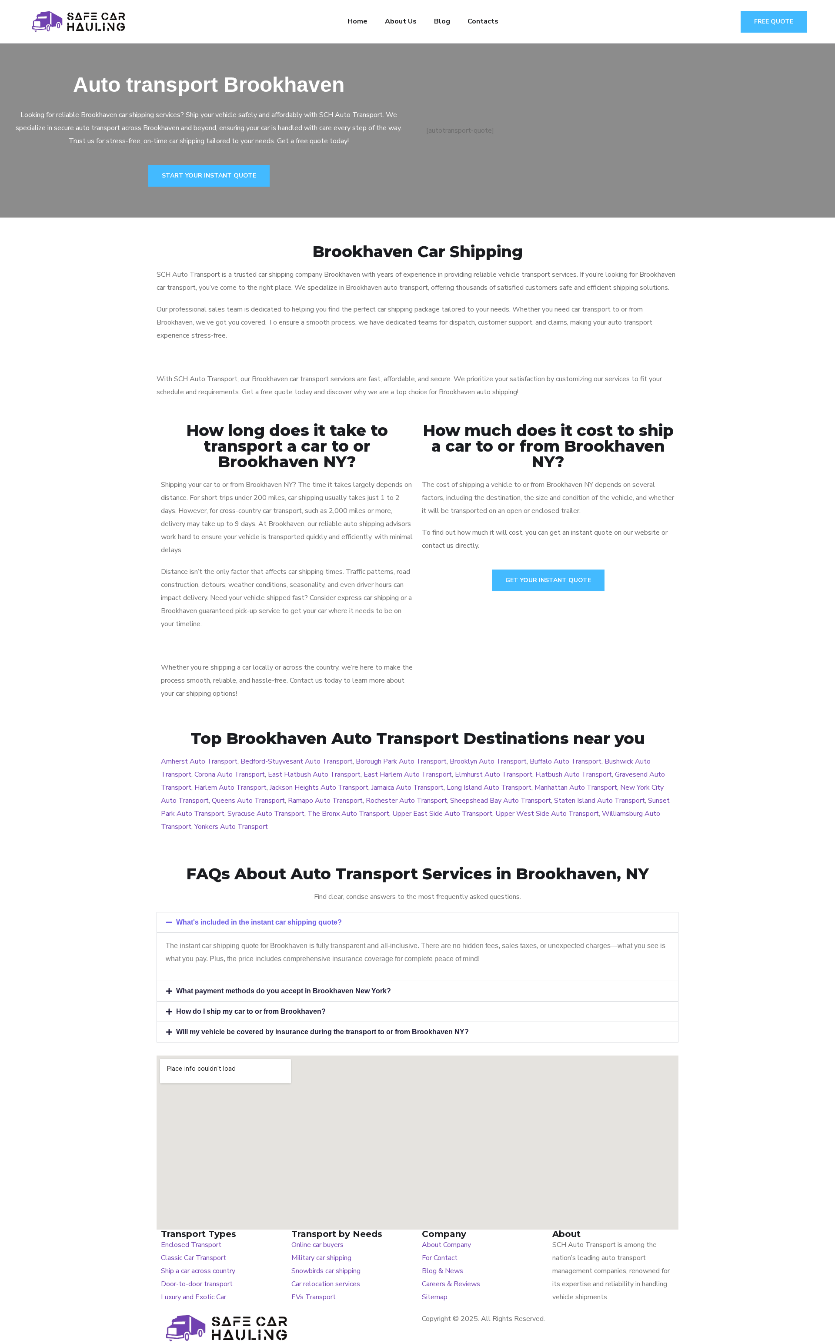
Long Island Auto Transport (489, 787)
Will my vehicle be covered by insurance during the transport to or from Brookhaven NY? (322, 1032)
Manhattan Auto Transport (575, 787)
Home (357, 21)
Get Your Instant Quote (548, 580)
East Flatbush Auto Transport (314, 774)
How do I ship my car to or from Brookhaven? (251, 1011)
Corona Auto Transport (229, 774)
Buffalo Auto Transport (565, 761)
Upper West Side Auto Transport (547, 813)
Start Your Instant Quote (209, 175)
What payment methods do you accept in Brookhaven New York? (283, 991)
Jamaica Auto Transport (407, 787)
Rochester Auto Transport (406, 800)
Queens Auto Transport (248, 800)
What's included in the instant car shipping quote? (259, 922)
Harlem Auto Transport (230, 787)
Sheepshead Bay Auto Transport (500, 800)
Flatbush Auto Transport (573, 774)
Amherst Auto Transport (199, 761)
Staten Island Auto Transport (599, 800)
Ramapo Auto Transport (325, 800)
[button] (417, 922)
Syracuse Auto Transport (265, 813)
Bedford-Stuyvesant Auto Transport (296, 761)
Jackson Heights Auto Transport (319, 787)
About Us (401, 21)
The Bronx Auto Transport (348, 813)
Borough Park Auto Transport (401, 761)
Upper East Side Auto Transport (442, 813)
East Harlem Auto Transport (408, 774)
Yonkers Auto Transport (231, 826)
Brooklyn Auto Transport (488, 761)
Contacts (483, 21)
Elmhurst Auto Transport (493, 774)
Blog (442, 21)
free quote (773, 21)
